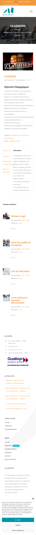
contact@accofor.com (15, 350)
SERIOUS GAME (15, 141)
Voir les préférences (18, 530)
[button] (33, 499)
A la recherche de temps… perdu (16, 408)
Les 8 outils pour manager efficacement (19, 300)
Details (14, 229)
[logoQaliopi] (18, 355)
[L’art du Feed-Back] (6, 271)
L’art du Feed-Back (20, 271)
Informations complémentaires (7, 162)
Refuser (18, 525)
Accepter (18, 520)
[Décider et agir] (6, 216)
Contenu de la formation (6, 153)
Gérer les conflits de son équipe (21, 243)
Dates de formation (6, 170)
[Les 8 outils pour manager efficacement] (6, 297)
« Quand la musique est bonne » (16, 404)
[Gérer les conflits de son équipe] (6, 242)
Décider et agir (18, 216)
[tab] (7, 153)
